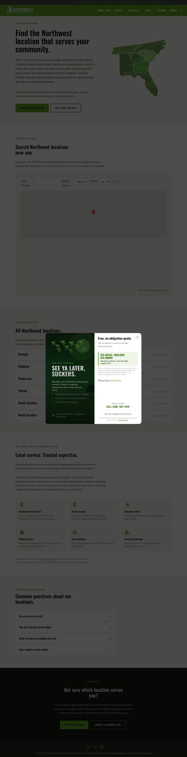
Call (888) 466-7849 (118, 406)
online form (115, 380)
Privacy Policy (123, 420)
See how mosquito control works (118, 414)
